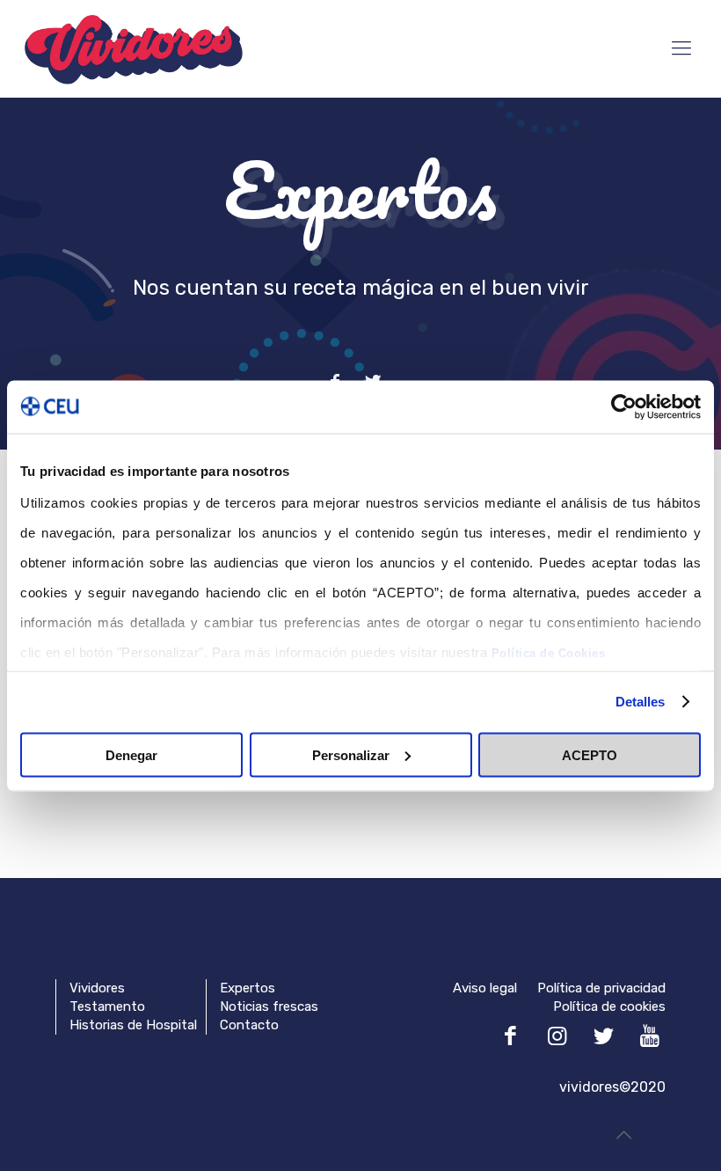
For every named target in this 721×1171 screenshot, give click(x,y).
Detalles (640, 701)
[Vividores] (134, 48)
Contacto (249, 1025)
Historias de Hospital (133, 1025)
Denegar (131, 754)
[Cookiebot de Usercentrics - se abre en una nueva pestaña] (624, 406)
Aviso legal (485, 988)
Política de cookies (609, 1006)
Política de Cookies (549, 653)
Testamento (107, 1006)
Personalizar (351, 754)
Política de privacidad (601, 988)
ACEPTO (589, 754)
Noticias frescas (269, 1006)
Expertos (247, 988)
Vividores (97, 988)
